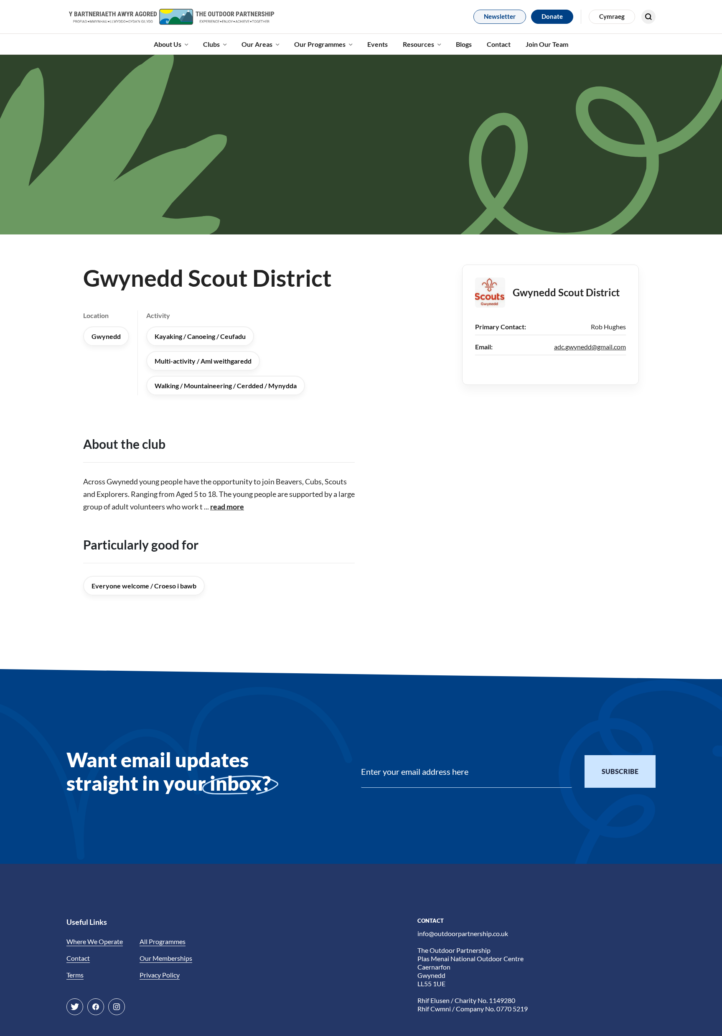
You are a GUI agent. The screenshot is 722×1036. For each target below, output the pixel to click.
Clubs (211, 44)
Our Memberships (166, 958)
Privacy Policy (160, 975)
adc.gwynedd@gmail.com (590, 347)
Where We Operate (94, 941)
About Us (167, 44)
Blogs (464, 44)
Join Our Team (547, 44)
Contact (499, 44)
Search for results (618, 40)
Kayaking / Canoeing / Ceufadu (200, 336)
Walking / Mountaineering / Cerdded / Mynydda (226, 385)
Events (377, 44)
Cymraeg (612, 16)
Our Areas (257, 44)
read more (227, 506)
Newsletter (500, 16)
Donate (552, 16)
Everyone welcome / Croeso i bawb (144, 586)
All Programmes (163, 941)
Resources (418, 44)
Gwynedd (106, 336)
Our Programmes (320, 44)
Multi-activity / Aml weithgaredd (203, 361)
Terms (75, 975)
